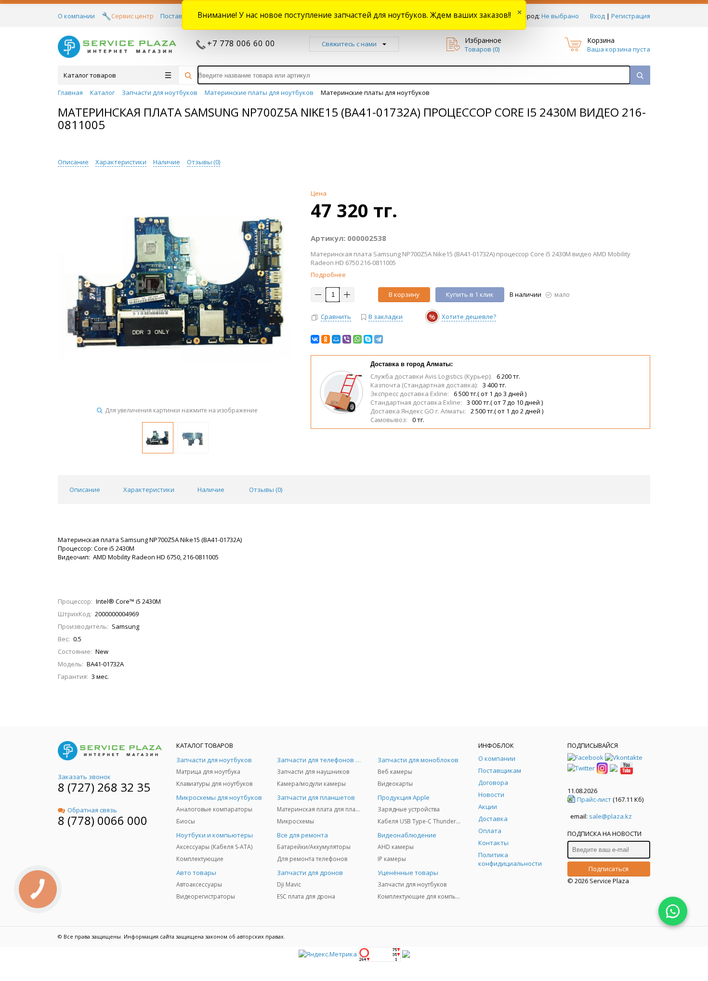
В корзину (404, 294)
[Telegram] (378, 339)
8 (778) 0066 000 (102, 820)
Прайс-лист (594, 799)
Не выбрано (560, 16)
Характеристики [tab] (148, 489)
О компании (76, 16)
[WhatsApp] (357, 339)
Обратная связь (92, 810)
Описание (73, 162)
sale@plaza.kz (610, 816)
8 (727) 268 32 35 (104, 787)
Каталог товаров (90, 75)
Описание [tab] (84, 489)
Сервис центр (132, 16)
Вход (597, 16)
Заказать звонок (84, 776)
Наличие (166, 162)
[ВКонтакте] (315, 339)
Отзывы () (203, 162)
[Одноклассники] (325, 339)
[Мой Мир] (336, 339)
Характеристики (120, 162)
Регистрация (630, 16)
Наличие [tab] (210, 489)
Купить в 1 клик (470, 294)
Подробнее (328, 274)
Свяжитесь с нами (349, 44)
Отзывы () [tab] (265, 489)
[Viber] (346, 339)
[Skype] (368, 339)
